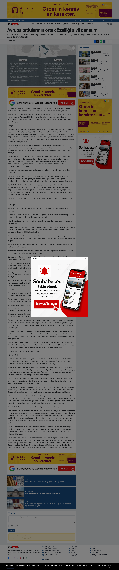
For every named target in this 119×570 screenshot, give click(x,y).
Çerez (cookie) (10, 568)
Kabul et (110, 567)
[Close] (86, 258)
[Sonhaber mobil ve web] (59, 288)
